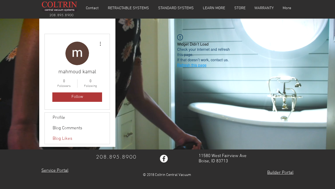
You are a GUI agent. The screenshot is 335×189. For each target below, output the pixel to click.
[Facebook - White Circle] (164, 159)
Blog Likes (62, 138)
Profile (59, 117)
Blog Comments (67, 128)
